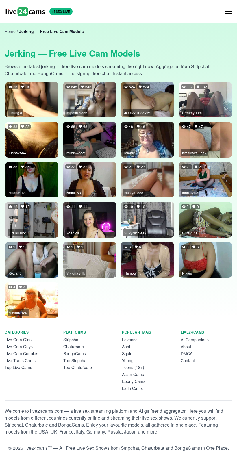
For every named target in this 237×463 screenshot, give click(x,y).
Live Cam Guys (19, 346)
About (186, 346)
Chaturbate (73, 346)
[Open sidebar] (229, 10)
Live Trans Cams (20, 360)
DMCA (186, 353)
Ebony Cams (133, 381)
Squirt (127, 353)
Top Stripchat (75, 360)
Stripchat (71, 339)
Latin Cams (132, 388)
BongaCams (74, 353)
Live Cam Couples (21, 353)
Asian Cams (133, 374)
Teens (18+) (133, 367)
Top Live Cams (18, 367)
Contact (188, 360)
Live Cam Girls (18, 339)
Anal (126, 346)
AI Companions (195, 339)
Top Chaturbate (77, 367)
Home (10, 31)
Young (128, 360)
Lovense (130, 339)
